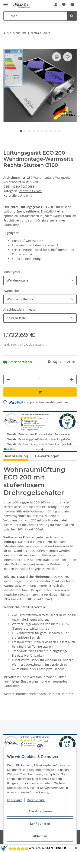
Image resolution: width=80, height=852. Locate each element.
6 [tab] (42, 131)
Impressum (14, 800)
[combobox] (40, 280)
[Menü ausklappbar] (5, 2)
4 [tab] (33, 131)
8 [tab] (50, 131)
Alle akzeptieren (40, 811)
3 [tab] (29, 131)
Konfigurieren (40, 823)
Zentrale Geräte (30, 191)
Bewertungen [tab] (47, 456)
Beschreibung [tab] (15, 456)
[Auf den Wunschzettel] (67, 56)
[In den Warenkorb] (6, 46)
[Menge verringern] (8, 379)
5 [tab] (38, 131)
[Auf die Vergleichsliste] (56, 56)
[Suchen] (72, 16)
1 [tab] (21, 131)
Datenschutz (36, 800)
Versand (39, 345)
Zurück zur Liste (16, 33)
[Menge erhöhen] (71, 379)
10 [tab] (59, 131)
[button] (56, 4)
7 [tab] (46, 131)
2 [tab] (25, 131)
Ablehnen (40, 836)
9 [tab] (55, 131)
